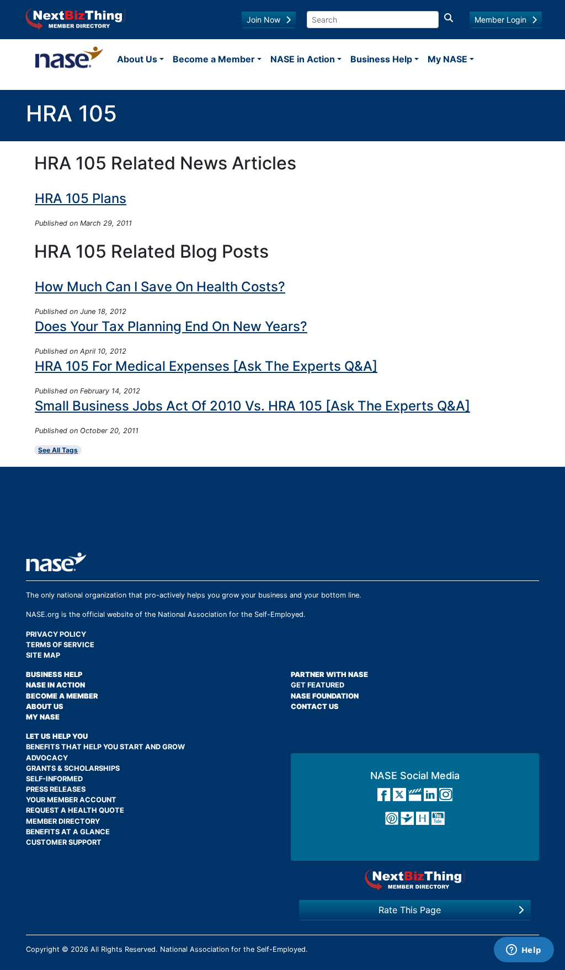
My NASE (447, 59)
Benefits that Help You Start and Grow (105, 747)
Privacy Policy (56, 634)
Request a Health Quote (75, 810)
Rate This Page (410, 909)
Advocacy (47, 758)
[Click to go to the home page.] (69, 59)
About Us (137, 59)
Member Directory (63, 821)
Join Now (263, 19)
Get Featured (317, 685)
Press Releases (56, 789)
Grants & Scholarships (73, 768)
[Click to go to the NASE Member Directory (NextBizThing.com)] (76, 18)
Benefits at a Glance (68, 832)
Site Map (43, 655)
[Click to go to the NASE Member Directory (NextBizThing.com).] (415, 879)
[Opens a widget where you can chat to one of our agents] (523, 950)
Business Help (381, 59)
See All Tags (58, 450)
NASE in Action (302, 59)
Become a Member (214, 59)
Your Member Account (71, 800)
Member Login (500, 19)
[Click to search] (449, 20)
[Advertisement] (282, 514)
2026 (79, 949)
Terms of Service (60, 645)
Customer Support (64, 842)
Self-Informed (54, 779)
